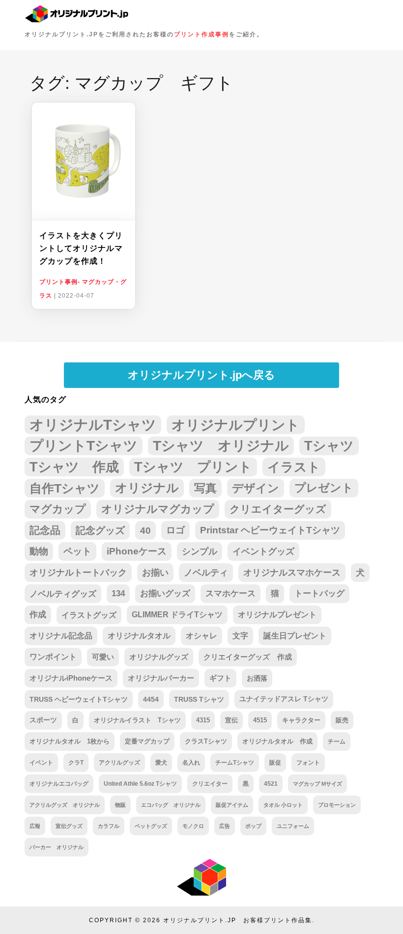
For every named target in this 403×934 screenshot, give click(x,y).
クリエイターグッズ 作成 (247, 657)
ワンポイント (53, 657)
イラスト (293, 467)
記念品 (44, 530)
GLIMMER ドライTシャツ (177, 614)
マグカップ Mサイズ (317, 784)
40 (145, 530)
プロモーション (337, 805)
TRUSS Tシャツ (199, 699)
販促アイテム (232, 805)
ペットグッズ (151, 826)
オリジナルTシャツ (92, 424)
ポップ (253, 826)
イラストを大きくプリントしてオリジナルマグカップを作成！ (81, 248)
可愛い (103, 657)
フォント (308, 762)
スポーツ (43, 720)
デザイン (255, 488)
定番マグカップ (147, 741)
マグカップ (57, 509)
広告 (224, 826)
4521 (271, 783)
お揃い (155, 572)
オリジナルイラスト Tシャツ (137, 720)
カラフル (108, 826)
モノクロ (193, 826)
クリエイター (210, 783)
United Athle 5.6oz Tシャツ (140, 783)
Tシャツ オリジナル (221, 445)
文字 (240, 636)
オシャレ (201, 636)
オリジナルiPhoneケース (71, 678)
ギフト (220, 678)
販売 (342, 720)
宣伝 (231, 720)
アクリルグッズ (119, 762)
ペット (77, 551)
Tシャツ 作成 (74, 466)
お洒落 (257, 678)
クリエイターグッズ (278, 509)
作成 (37, 614)
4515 (260, 720)
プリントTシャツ (83, 445)
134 (118, 593)
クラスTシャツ (206, 741)
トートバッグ (319, 593)
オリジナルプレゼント (277, 614)
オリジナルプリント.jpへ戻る (201, 375)
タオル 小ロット (283, 805)
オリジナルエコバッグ (58, 783)
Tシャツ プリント (193, 467)
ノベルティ (206, 572)
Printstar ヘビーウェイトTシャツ (270, 530)
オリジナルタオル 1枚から (69, 741)
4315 (203, 720)
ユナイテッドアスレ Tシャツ (283, 699)
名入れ (191, 762)
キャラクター (301, 720)
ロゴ (175, 530)
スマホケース (230, 593)
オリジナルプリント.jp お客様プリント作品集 (237, 920)
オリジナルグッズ (158, 657)
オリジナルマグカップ (157, 509)
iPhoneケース (137, 551)
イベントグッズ (263, 551)
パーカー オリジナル (56, 847)
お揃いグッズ (165, 593)
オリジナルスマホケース (292, 572)
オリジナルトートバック (78, 572)
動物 (38, 551)
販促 (275, 762)
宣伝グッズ (69, 826)
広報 (34, 826)
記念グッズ (100, 530)
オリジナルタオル (139, 636)
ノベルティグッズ (62, 594)
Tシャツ (329, 445)
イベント (41, 762)
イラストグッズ (88, 614)
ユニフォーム (293, 826)
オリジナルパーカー (161, 678)
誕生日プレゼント (294, 636)
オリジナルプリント (236, 425)
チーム (336, 741)
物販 (120, 805)
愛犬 (161, 762)
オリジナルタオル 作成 (277, 741)
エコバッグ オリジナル (171, 805)
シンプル (199, 551)
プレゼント (323, 488)
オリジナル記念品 (60, 636)
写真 (205, 488)
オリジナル (147, 487)
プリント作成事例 (201, 34)
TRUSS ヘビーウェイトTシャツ (78, 699)
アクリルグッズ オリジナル (64, 805)
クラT (76, 762)
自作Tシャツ (64, 488)
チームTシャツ (234, 762)
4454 (151, 699)
